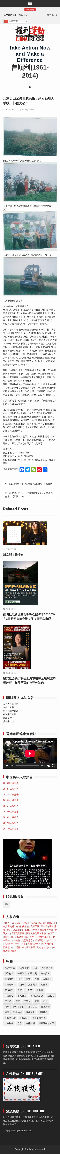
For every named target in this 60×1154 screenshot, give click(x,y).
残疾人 (50, 995)
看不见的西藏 (17, 933)
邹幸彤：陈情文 (30, 15)
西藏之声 (7, 947)
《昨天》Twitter (29, 923)
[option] (30, 15)
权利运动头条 (36, 995)
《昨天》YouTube (11, 923)
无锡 (19, 990)
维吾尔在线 (47, 944)
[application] (30, 753)
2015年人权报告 (11, 806)
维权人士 (30, 1012)
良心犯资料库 (39, 1018)
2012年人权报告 (11, 823)
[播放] (6, 765)
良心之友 (29, 937)
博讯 (9, 930)
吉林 (28, 979)
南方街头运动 (22, 926)
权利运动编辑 (28, 109)
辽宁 (19, 1023)
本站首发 (21, 995)
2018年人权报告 (11, 789)
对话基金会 (19, 947)
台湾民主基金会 (43, 937)
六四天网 (35, 926)
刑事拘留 (45, 973)
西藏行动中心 (33, 944)
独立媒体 (51, 940)
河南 (36, 1001)
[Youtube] (6, 904)
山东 (22, 984)
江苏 (17, 1001)
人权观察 (19, 937)
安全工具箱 (20, 944)
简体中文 (13, 21)
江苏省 (27, 1001)
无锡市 (29, 990)
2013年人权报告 (11, 817)
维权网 (44, 926)
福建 (7, 1012)
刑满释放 (9, 979)
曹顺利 (40, 990)
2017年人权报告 (11, 794)
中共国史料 (8, 926)
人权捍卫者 (46, 968)
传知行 (17, 940)
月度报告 (9, 995)
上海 (35, 968)
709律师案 (24, 968)
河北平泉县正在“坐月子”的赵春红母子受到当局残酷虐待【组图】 (29, 495)
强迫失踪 (32, 984)
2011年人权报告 (11, 828)
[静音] (48, 765)
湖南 (7, 1006)
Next (48, 887)
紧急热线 (17, 1012)
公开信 (20, 973)
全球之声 (8, 944)
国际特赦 (8, 937)
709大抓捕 (10, 968)
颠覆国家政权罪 (46, 1023)
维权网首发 (10, 1018)
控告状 (44, 984)
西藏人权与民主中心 (36, 933)
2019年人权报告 (11, 783)
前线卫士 (52, 933)
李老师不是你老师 (47, 923)
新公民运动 (40, 940)
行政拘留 (9, 1023)
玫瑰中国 (30, 947)
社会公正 (32, 1006)
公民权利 (32, 973)
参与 (49, 947)
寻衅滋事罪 (10, 984)
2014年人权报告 (11, 811)
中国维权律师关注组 (43, 930)
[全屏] (53, 765)
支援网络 (9, 990)
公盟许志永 (27, 940)
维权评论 (24, 1018)
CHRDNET (26, 930)
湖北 (45, 1001)
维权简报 (43, 1012)
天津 (36, 979)
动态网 (16, 930)
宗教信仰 (47, 979)
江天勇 (8, 1001)
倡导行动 (9, 973)
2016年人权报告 (11, 800)
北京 (19, 979)
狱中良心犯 (18, 1006)
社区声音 (45, 1006)
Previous (7, 887)
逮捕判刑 (30, 1023)
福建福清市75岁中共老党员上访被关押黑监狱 (30, 483)
